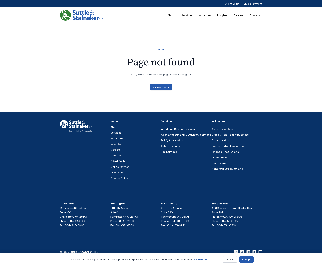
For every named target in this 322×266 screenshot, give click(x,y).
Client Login (232, 3)
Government (220, 157)
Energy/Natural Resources (228, 146)
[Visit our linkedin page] (236, 252)
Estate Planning (171, 146)
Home (114, 121)
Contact (254, 15)
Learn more (201, 259)
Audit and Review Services (178, 129)
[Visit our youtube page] (260, 252)
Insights (222, 15)
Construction (220, 140)
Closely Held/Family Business (230, 134)
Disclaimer (117, 172)
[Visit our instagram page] (248, 252)
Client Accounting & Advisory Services (186, 134)
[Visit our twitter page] (254, 252)
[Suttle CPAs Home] (81, 15)
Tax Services (169, 152)
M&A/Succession (172, 140)
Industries (204, 15)
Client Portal (118, 161)
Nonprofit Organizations (227, 169)
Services (186, 15)
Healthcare (219, 163)
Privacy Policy (119, 178)
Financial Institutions (225, 152)
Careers (238, 15)
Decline (229, 259)
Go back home (161, 86)
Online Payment (252, 3)
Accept (246, 259)
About (171, 15)
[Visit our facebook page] (242, 252)
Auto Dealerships (222, 129)
